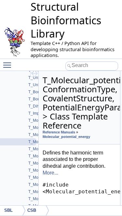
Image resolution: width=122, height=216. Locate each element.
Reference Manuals (59, 132)
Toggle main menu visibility (8, 65)
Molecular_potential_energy (66, 137)
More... (50, 173)
